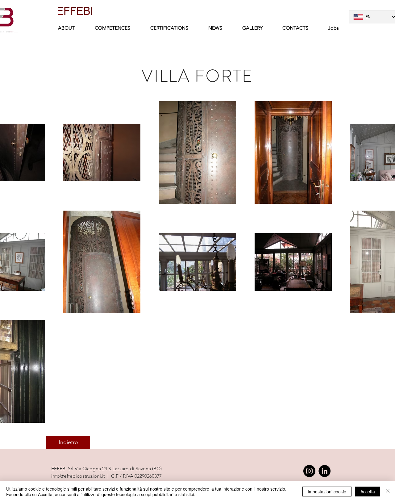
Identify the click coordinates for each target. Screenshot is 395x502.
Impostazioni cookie (327, 491)
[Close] (387, 491)
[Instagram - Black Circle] (309, 471)
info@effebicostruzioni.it (78, 476)
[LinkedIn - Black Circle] (324, 471)
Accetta (367, 491)
